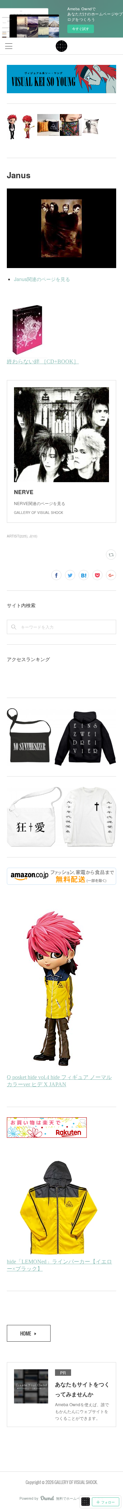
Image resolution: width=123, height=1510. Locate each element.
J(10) (33, 536)
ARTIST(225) (17, 536)
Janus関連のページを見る (42, 279)
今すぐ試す (80, 28)
